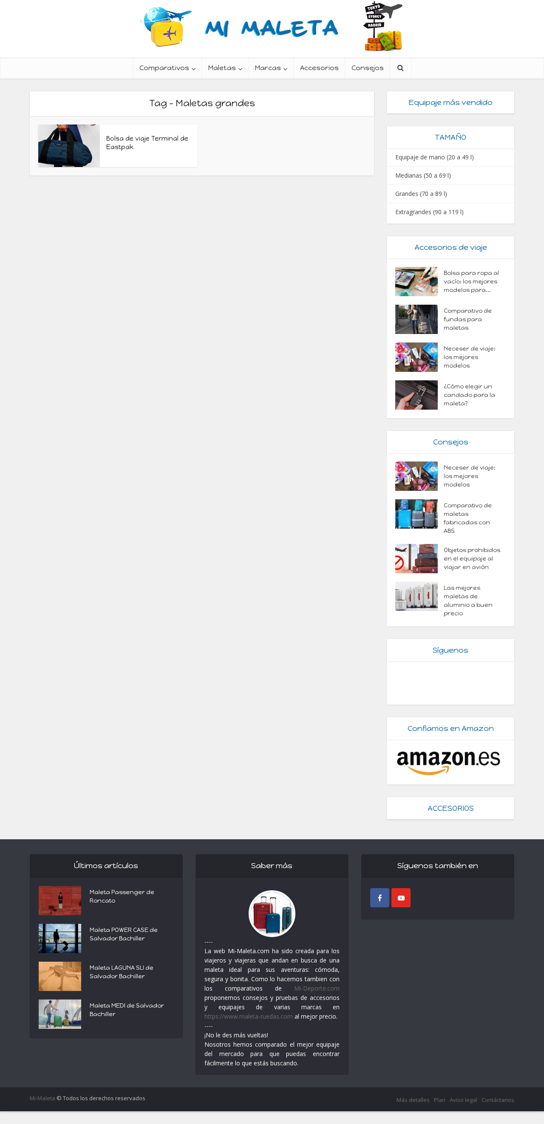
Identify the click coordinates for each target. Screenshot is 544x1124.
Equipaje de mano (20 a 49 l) (434, 157)
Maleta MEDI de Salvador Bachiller (127, 1010)
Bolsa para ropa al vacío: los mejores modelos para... (471, 281)
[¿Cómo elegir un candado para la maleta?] (419, 395)
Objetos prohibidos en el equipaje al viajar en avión (472, 558)
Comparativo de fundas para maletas (468, 319)
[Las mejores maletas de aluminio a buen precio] (419, 596)
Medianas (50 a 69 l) (423, 175)
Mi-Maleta (42, 1098)
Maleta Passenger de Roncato (122, 896)
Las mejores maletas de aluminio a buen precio (468, 600)
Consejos (367, 68)
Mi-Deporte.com (317, 988)
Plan (439, 1100)
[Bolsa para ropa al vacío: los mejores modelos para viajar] (419, 281)
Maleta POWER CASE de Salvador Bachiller (124, 934)
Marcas (268, 68)
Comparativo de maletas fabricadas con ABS (468, 518)
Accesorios (319, 68)
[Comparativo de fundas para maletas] (419, 319)
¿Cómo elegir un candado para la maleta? (469, 395)
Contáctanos (498, 1100)
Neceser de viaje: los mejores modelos (470, 357)
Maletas (222, 68)
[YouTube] (401, 897)
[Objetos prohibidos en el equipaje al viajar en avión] (419, 558)
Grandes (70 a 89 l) (421, 194)
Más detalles (413, 1100)
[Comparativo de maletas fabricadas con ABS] (419, 514)
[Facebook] (379, 897)
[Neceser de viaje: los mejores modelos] (419, 357)
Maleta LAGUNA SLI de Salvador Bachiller (121, 972)
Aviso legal (463, 1100)
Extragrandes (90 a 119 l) (429, 212)
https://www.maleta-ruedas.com (248, 1016)
